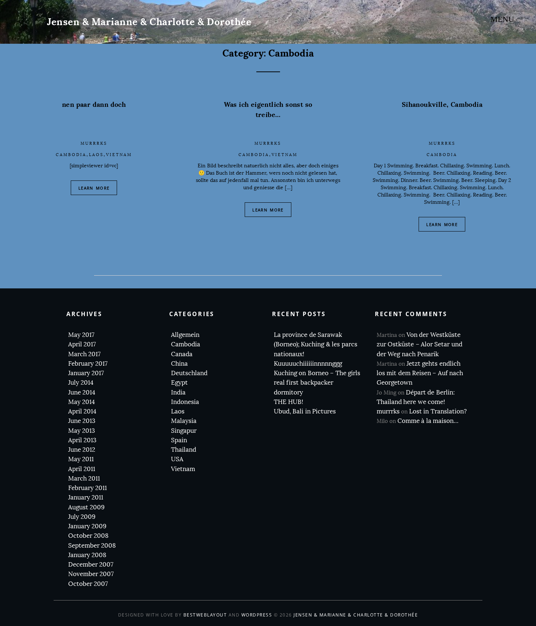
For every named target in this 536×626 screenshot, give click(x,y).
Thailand (183, 450)
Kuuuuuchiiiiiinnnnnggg (308, 364)
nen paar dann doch (94, 104)
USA (177, 459)
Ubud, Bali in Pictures (305, 411)
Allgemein (185, 335)
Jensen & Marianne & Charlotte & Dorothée (149, 22)
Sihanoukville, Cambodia (442, 104)
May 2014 (81, 402)
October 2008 (88, 536)
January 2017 (86, 373)
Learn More (94, 188)
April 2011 (81, 469)
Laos (96, 154)
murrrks (94, 143)
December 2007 (90, 564)
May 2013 (81, 431)
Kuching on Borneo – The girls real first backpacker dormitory (317, 382)
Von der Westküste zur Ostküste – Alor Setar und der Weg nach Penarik (419, 344)
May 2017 (81, 335)
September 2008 (92, 545)
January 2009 (87, 526)
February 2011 (87, 488)
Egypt (179, 382)
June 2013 (81, 421)
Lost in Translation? (438, 411)
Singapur (184, 431)
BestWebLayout (205, 615)
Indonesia (185, 402)
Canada (182, 354)
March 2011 (84, 478)
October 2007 (88, 584)
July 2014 (80, 382)
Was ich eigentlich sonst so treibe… (268, 109)
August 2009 (86, 507)
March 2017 (84, 354)
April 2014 (82, 411)
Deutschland (189, 373)
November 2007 (91, 574)
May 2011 (81, 459)
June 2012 (81, 450)
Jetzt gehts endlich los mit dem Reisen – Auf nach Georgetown (420, 373)
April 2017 (82, 344)
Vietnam (119, 154)
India (178, 392)
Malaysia (184, 421)
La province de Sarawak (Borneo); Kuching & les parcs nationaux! (315, 344)
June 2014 (81, 392)
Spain (179, 440)
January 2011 (85, 497)
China (179, 364)
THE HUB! (288, 402)
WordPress (256, 615)
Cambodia (71, 154)
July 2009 (82, 517)
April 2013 (82, 440)
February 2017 (88, 364)
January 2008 (87, 555)
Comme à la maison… (427, 421)
